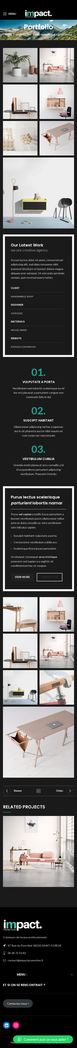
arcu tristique (48, 556)
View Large (71, 819)
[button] (43, 1039)
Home (8, 34)
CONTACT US (49, 577)
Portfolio (22, 34)
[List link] (38, 953)
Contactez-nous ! (18, 1003)
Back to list (38, 791)
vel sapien (25, 514)
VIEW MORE (22, 577)
